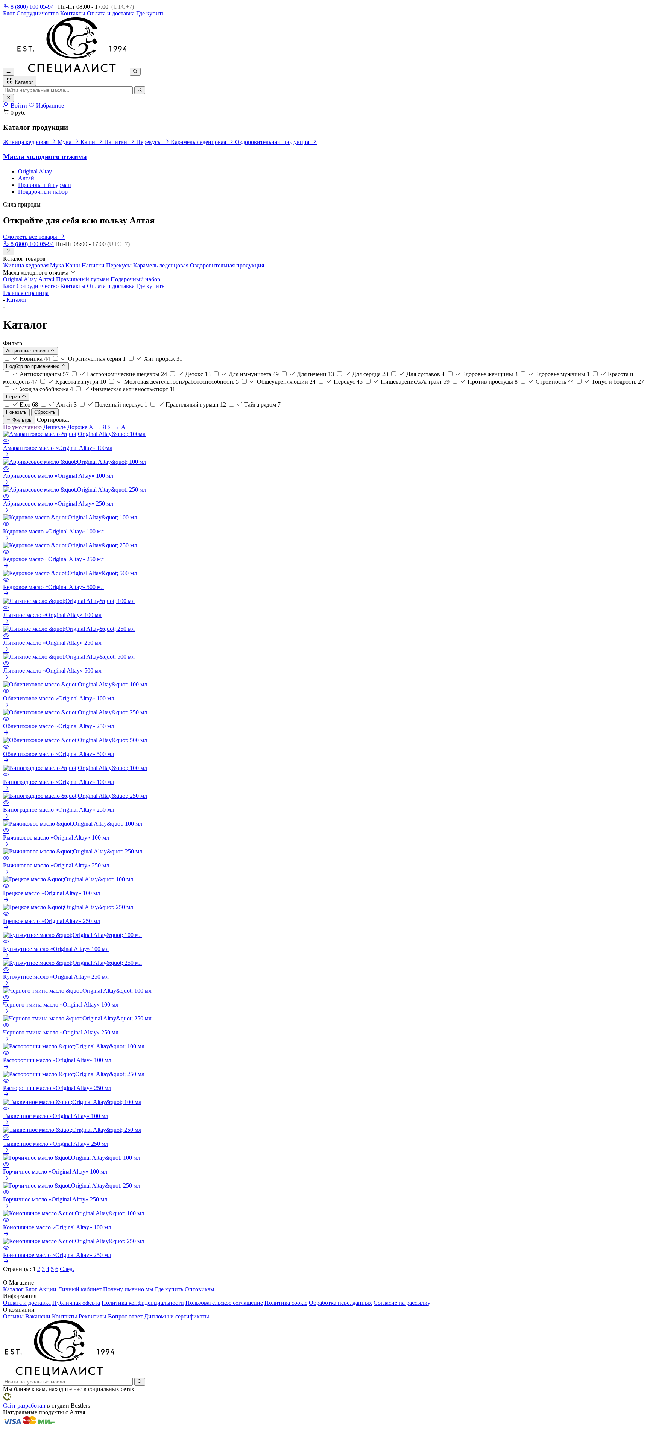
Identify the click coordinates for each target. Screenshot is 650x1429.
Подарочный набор (43, 191)
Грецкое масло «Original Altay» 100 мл (51, 893)
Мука (57, 265)
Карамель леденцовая (160, 265)
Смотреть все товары (31, 237)
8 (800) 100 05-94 (31, 6)
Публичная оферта (76, 1303)
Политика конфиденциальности (143, 1303)
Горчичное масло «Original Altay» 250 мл (55, 1199)
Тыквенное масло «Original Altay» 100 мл (55, 1116)
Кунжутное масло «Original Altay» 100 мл (56, 949)
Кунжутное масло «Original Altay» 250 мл (56, 976)
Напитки (93, 265)
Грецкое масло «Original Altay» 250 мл (51, 921)
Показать (16, 412)
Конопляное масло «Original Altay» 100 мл (57, 1227)
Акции (47, 1289)
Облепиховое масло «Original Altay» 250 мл (58, 726)
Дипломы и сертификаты (176, 1316)
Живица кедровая (26, 265)
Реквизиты (92, 1316)
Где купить (150, 13)
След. (67, 1269)
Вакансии (37, 1316)
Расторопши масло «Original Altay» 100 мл (57, 1060)
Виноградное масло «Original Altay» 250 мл (58, 809)
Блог (9, 13)
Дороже (77, 427)
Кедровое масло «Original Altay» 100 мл (53, 531)
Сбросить (45, 412)
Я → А (117, 427)
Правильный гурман (44, 185)
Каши (72, 265)
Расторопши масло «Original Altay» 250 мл (57, 1088)
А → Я (97, 427)
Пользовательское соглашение (224, 1303)
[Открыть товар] (6, 455)
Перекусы (119, 265)
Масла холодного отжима (45, 157)
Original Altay (35, 171)
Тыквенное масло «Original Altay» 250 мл (55, 1143)
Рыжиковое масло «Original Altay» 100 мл (56, 837)
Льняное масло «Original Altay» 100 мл (52, 615)
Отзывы (13, 1316)
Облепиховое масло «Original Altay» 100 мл (58, 698)
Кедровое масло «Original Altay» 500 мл (53, 587)
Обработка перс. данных (340, 1303)
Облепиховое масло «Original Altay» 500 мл (58, 754)
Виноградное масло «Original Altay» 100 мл (58, 782)
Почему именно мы (128, 1289)
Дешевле (54, 427)
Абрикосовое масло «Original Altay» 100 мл (58, 475)
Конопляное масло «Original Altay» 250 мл (57, 1255)
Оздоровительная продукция (227, 265)
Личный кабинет (80, 1289)
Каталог (23, 82)
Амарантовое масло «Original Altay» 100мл (57, 448)
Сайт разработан (24, 1405)
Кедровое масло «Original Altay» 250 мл (53, 559)
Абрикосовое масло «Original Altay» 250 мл (58, 503)
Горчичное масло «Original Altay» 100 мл (55, 1171)
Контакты (72, 13)
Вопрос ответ (125, 1316)
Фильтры (21, 420)
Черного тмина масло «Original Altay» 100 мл (60, 1004)
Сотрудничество (38, 13)
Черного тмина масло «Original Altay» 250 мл (60, 1032)
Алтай (26, 178)
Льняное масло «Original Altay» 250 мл (52, 642)
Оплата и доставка (111, 13)
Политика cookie (285, 1303)
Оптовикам (199, 1289)
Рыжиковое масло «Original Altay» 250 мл (56, 865)
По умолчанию (22, 427)
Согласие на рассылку (402, 1303)
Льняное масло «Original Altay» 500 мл (52, 670)
